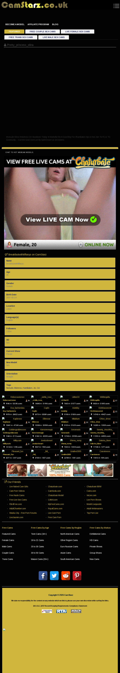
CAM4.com (53, 500)
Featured (14, 31)
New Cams (94, 559)
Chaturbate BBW (94, 486)
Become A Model (14, 24)
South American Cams (70, 559)
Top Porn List (92, 513)
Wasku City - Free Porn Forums (23, 513)
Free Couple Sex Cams (43, 31)
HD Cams (94, 540)
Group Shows (96, 553)
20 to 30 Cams (37, 546)
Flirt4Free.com (15, 504)
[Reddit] (65, 575)
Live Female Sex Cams (77, 31)
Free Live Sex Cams (18, 500)
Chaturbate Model (56, 495)
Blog (55, 24)
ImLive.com (91, 495)
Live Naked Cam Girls (18, 486)
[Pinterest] (77, 575)
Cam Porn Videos (17, 491)
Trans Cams (7, 559)
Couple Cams (8, 553)
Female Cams (8, 540)
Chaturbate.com (55, 486)
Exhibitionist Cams (98, 534)
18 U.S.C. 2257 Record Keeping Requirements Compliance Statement (60, 606)
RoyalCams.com (55, 508)
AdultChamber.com (17, 508)
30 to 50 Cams (37, 553)
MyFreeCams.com (56, 504)
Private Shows (96, 546)
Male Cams (7, 546)
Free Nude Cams (16, 495)
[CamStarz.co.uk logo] (34, 5)
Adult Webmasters (95, 508)
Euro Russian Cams (69, 546)
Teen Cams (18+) (39, 534)
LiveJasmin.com (16, 517)
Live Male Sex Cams (54, 37)
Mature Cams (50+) (39, 559)
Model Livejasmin (94, 504)
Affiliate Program (38, 24)
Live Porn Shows (94, 500)
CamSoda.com (54, 491)
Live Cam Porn (54, 513)
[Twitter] (54, 575)
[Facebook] (43, 575)
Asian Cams (65, 553)
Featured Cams (9, 534)
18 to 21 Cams (37, 540)
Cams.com (91, 491)
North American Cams (69, 534)
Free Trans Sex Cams (21, 37)
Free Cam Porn (54, 517)
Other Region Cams (69, 540)
